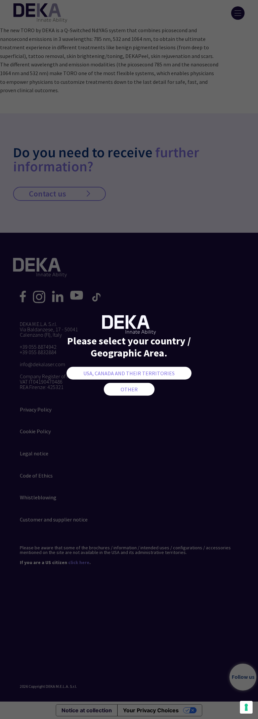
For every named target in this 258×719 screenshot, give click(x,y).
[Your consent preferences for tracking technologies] (246, 707)
